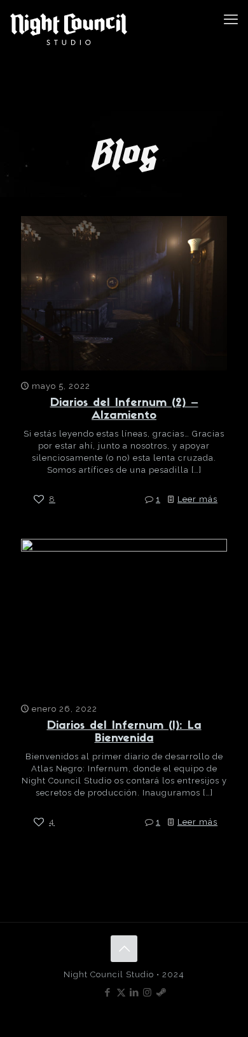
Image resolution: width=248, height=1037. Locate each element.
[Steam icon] (161, 992)
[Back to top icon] (124, 948)
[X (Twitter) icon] (121, 992)
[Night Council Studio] (68, 29)
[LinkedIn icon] (134, 992)
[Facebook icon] (108, 992)
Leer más (197, 499)
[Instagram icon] (148, 992)
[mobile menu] (231, 19)
